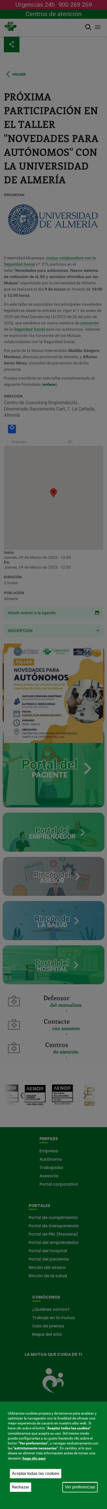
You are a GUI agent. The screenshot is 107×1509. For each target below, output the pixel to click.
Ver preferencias (80, 1487)
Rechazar (20, 1487)
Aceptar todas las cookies (35, 1473)
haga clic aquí (34, 1458)
